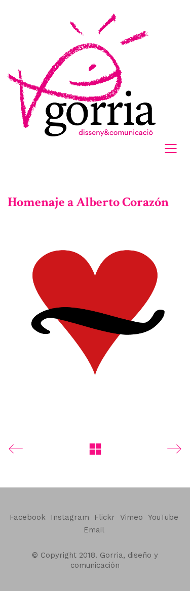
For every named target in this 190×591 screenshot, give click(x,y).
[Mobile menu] (171, 148)
